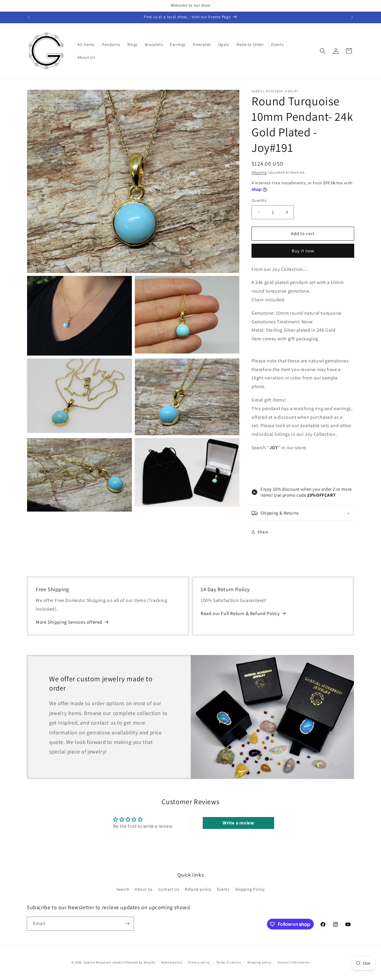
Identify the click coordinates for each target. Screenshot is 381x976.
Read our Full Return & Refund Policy (240, 613)
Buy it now (303, 251)
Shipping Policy (250, 889)
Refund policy (198, 889)
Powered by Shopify (140, 962)
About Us (144, 889)
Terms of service (228, 962)
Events (223, 889)
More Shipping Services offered (69, 622)
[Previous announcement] (28, 17)
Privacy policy (199, 962)
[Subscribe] (127, 924)
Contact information (293, 962)
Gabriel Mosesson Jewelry (104, 962)
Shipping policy (259, 962)
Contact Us (168, 889)
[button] (322, 51)
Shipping (259, 172)
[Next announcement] (352, 17)
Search (122, 889)
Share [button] (262, 532)
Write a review (238, 823)
